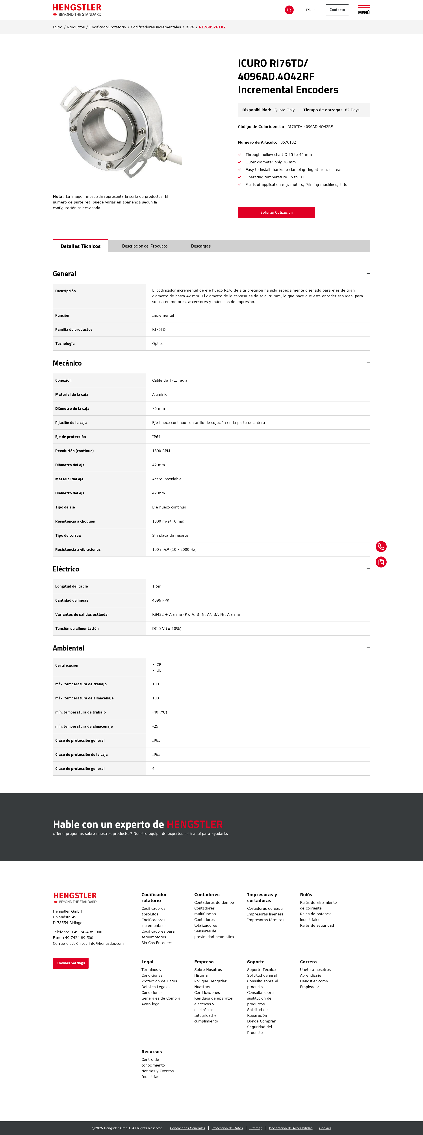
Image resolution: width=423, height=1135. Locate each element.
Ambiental (68, 647)
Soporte (256, 961)
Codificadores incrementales (156, 27)
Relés (306, 894)
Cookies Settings (71, 963)
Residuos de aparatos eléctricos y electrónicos (213, 1004)
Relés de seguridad (317, 925)
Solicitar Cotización (276, 212)
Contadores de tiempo (214, 902)
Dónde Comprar (261, 1021)
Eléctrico (66, 568)
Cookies (325, 1128)
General (64, 273)
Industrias (150, 1077)
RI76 (190, 27)
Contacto (337, 10)
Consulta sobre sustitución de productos (260, 998)
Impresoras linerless (265, 914)
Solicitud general (262, 975)
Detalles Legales (155, 987)
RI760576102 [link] (212, 27)
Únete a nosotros (315, 970)
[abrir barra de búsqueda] (289, 10)
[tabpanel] (211, 522)
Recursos (151, 1051)
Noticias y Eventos (157, 1071)
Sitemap (255, 1128)
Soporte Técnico (261, 970)
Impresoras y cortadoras (262, 897)
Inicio (57, 27)
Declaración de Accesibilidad (291, 1128)
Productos (76, 27)
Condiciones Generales (187, 1128)
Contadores (207, 894)
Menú (364, 12)
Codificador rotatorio (107, 27)
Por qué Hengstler (210, 981)
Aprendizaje (310, 975)
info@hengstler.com (106, 943)
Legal (147, 961)
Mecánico (67, 362)
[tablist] (211, 246)
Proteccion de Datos (159, 981)
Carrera (308, 961)
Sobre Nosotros (208, 970)
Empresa (204, 961)
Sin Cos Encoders (156, 943)
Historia (201, 975)
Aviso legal (150, 1004)
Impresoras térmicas (265, 920)
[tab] (80, 246)
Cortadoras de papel (265, 908)
